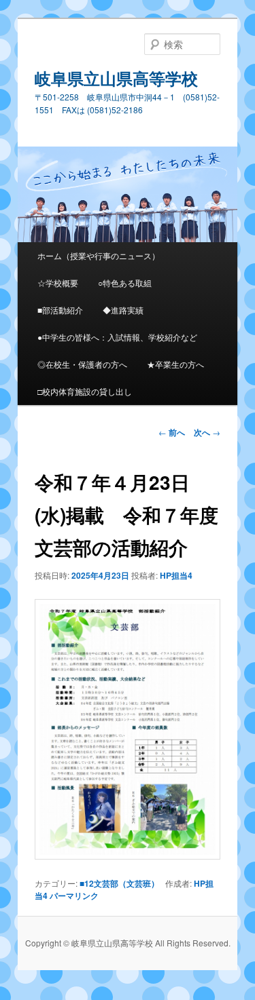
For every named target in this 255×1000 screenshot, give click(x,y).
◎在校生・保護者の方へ (82, 364)
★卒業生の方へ (175, 364)
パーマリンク (74, 895)
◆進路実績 (123, 309)
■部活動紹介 (60, 309)
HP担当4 (176, 575)
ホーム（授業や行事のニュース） (98, 255)
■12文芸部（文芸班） (119, 883)
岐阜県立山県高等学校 (116, 78)
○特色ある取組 (125, 282)
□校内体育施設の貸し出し (84, 391)
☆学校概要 (57, 282)
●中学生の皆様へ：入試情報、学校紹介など (117, 337)
